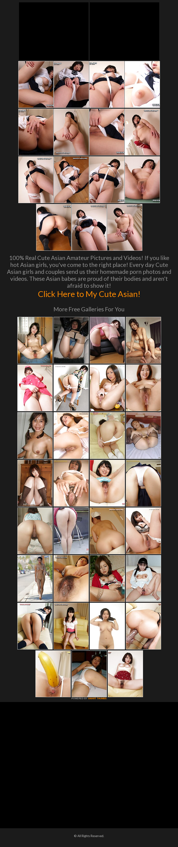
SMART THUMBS (97, 698)
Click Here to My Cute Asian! (89, 294)
